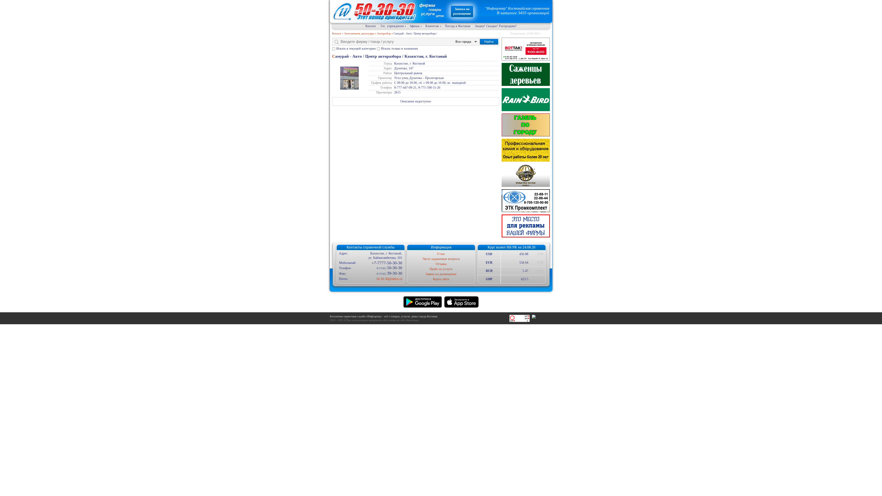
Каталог (370, 26)
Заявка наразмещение (462, 11)
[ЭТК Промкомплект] (526, 200)
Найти (489, 41)
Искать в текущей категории (356, 48)
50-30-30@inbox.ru (389, 279)
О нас (441, 254)
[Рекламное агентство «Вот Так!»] (526, 49)
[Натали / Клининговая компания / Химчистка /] (526, 150)
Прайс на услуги (441, 269)
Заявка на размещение (441, 274)
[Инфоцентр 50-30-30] (526, 225)
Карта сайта (441, 279)
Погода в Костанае (457, 26)
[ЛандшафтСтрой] (526, 74)
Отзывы (441, 264)
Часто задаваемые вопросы (441, 259)
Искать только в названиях (399, 48)
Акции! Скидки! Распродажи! (496, 26)
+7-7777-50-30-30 (387, 263)
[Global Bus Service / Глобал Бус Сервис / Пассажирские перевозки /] (526, 175)
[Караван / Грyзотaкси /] (526, 124)
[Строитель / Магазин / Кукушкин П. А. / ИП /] (526, 99)
